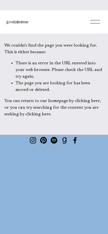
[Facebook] (75, 140)
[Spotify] (54, 140)
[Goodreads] (64, 140)
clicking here (87, 101)
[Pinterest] (43, 140)
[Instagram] (33, 140)
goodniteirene (17, 22)
